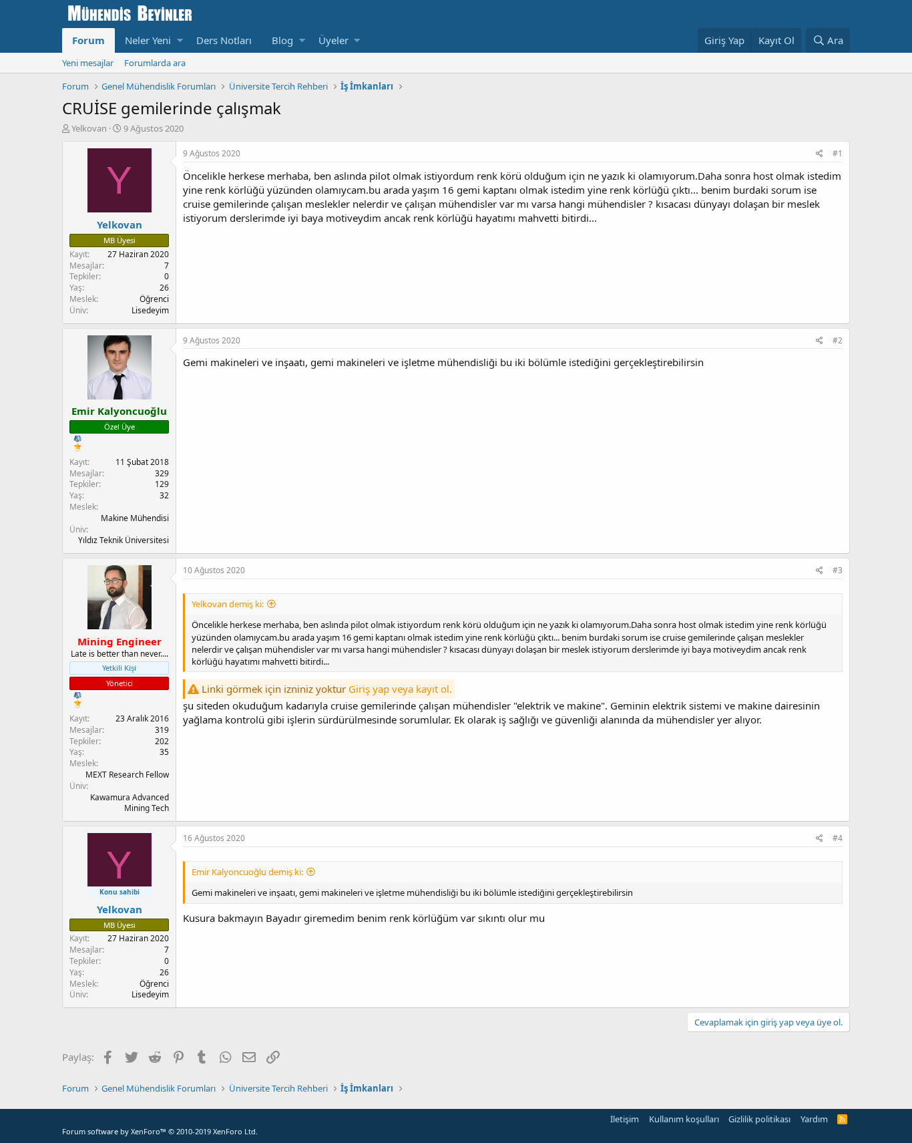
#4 (838, 838)
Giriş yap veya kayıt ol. (400, 688)
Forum (88, 40)
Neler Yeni (148, 40)
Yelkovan (89, 128)
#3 (838, 570)
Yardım (814, 1119)
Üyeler (333, 40)
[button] (180, 40)
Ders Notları (224, 40)
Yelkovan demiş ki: (228, 604)
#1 (838, 153)
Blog (282, 40)
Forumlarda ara (155, 63)
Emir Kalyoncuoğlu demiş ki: (247, 872)
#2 (838, 340)
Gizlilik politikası (759, 1119)
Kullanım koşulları (684, 1119)
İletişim (624, 1119)
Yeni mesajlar (87, 63)
